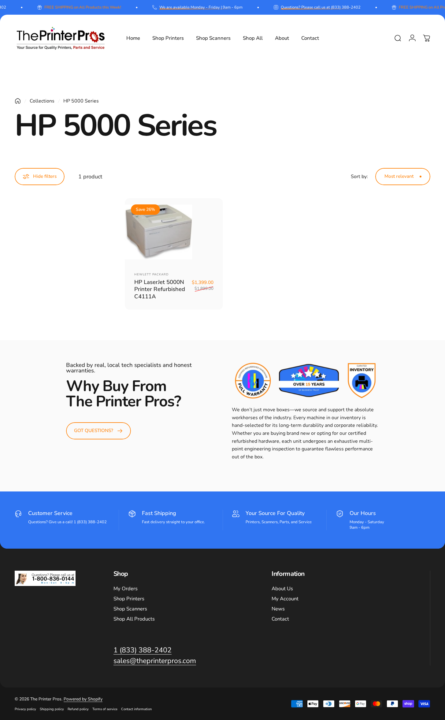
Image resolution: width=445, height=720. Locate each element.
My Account (285, 599)
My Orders (125, 589)
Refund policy (78, 709)
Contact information (136, 709)
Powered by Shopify (83, 699)
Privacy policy (25, 709)
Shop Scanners (130, 609)
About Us (282, 589)
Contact (280, 619)
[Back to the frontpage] (18, 101)
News (278, 609)
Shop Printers (128, 599)
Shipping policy (52, 709)
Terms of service (104, 709)
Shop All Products (134, 619)
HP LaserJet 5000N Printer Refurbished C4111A (159, 289)
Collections (42, 101)
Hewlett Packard (151, 274)
